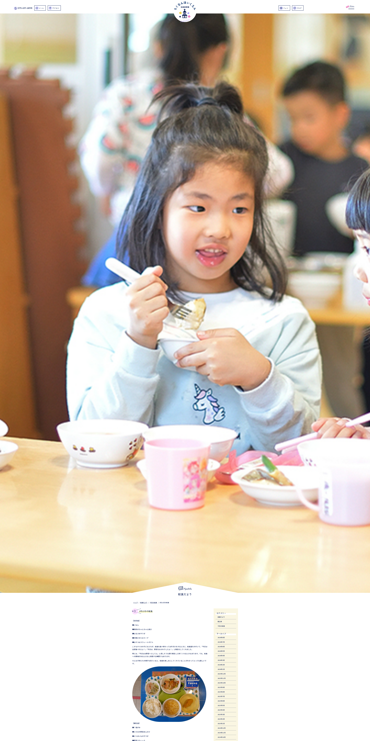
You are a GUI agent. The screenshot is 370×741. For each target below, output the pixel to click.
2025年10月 (222, 683)
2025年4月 (221, 710)
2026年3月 (221, 660)
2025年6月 (221, 701)
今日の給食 (153, 602)
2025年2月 (221, 719)
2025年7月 (221, 696)
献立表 (220, 621)
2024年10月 (222, 737)
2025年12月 (222, 674)
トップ (135, 602)
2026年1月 (221, 669)
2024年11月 (222, 733)
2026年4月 (221, 656)
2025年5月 (221, 705)
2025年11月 (222, 678)
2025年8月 (221, 692)
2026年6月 (221, 646)
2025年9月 (221, 687)
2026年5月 (221, 651)
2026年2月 (221, 665)
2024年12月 (222, 728)
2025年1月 (221, 723)
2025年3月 (221, 714)
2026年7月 (221, 642)
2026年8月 (221, 637)
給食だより (143, 602)
